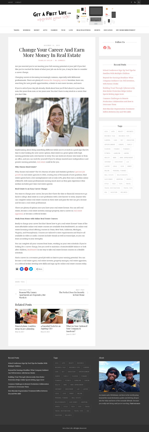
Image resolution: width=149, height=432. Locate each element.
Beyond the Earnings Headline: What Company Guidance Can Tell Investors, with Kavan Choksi (118, 81)
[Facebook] (131, 2)
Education (108, 30)
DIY (122, 140)
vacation (114, 192)
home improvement (126, 157)
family (129, 144)
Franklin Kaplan (45, 60)
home (114, 157)
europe (121, 144)
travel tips (128, 188)
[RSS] (135, 2)
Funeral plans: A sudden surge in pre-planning (25, 327)
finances (126, 149)
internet (108, 162)
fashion (107, 149)
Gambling (117, 153)
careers (107, 140)
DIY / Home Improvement (125, 30)
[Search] (139, 2)
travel (128, 183)
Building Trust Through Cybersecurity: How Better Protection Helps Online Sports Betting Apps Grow (119, 91)
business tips (124, 136)
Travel (16, 30)
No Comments (60, 60)
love (122, 166)
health (107, 157)
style (107, 183)
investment (119, 162)
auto (113, 131)
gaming (126, 153)
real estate (41, 162)
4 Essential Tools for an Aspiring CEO (51, 327)
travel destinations (112, 188)
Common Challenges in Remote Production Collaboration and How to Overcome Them (118, 101)
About (10, 2)
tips (120, 183)
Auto (45, 30)
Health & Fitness (84, 30)
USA (106, 192)
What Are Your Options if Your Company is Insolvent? (76, 329)
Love (71, 30)
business (130, 131)
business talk (110, 136)
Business (26, 30)
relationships (122, 175)
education (130, 140)
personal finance (119, 170)
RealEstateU (32, 250)
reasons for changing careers (55, 80)
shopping (119, 179)
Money (36, 30)
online (107, 170)
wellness (124, 192)
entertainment (110, 144)
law (127, 162)
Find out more (135, 403)
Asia (106, 131)
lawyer (107, 166)
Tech (63, 30)
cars (115, 140)
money (130, 166)
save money (109, 179)
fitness (107, 153)
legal (115, 166)
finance (117, 149)
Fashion (54, 30)
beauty (120, 131)
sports (128, 179)
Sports (97, 30)
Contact (18, 2)
